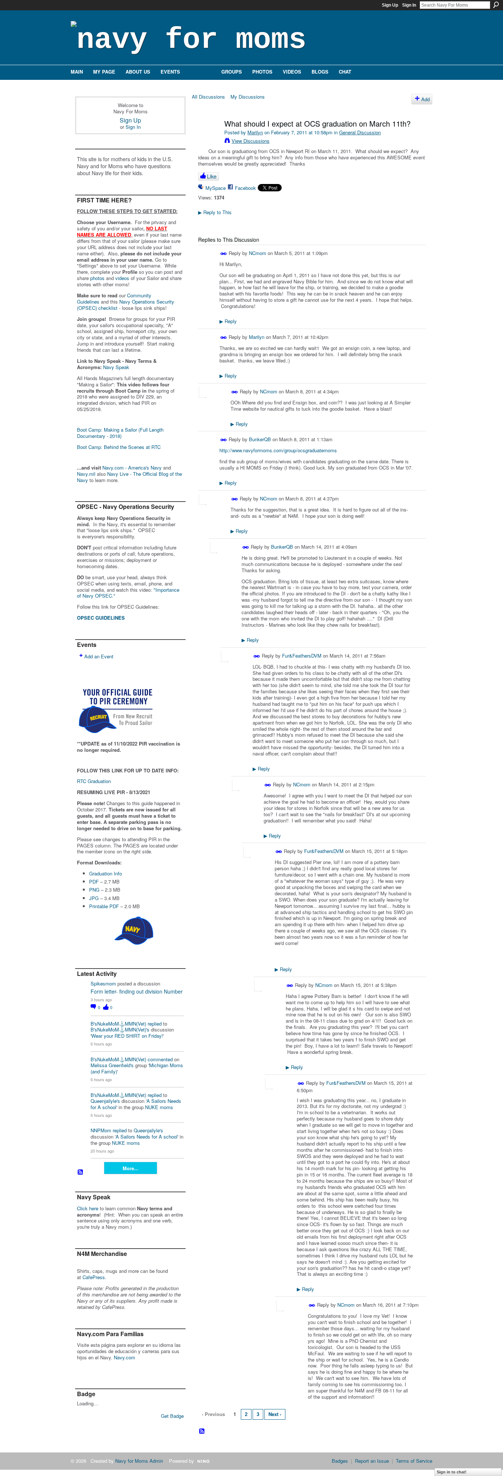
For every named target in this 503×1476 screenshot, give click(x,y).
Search (496, 4)
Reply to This (215, 212)
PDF (94, 881)
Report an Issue (372, 1460)
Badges (340, 1460)
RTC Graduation (94, 781)
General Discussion (360, 132)
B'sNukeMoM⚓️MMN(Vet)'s (120, 1029)
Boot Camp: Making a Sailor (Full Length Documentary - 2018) (120, 432)
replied (155, 1023)
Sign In (409, 5)
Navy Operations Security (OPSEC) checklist (125, 304)
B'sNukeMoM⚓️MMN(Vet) (118, 1023)
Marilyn (255, 132)
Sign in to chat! (452, 1472)
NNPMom (101, 1130)
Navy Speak (116, 367)
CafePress (93, 1277)
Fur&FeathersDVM (301, 655)
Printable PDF (104, 906)
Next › (274, 1413)
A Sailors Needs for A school (146, 1136)
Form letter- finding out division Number (137, 991)
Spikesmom (103, 983)
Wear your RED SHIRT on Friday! (127, 1035)
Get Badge (172, 1415)
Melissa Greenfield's (112, 1065)
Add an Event (98, 656)
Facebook (245, 187)
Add (425, 99)
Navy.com (124, 1357)
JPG (94, 898)
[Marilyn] (208, 139)
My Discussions (248, 96)
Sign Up (390, 5)
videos (122, 278)
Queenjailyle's (105, 1100)
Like (212, 176)
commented (160, 1059)
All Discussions (208, 96)
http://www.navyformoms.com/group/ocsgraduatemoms (278, 450)
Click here (87, 1208)
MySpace (215, 187)
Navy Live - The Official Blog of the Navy (129, 477)
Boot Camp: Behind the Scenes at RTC (119, 446)
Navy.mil (86, 473)
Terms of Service (414, 1460)
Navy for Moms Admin (139, 1460)
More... (130, 1168)
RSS (80, 1172)
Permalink (223, 253)
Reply (228, 321)
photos (97, 278)
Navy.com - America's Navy (132, 467)
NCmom (257, 252)
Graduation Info (105, 873)
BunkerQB (260, 439)
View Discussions (251, 140)
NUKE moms (159, 1107)
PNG (94, 889)
